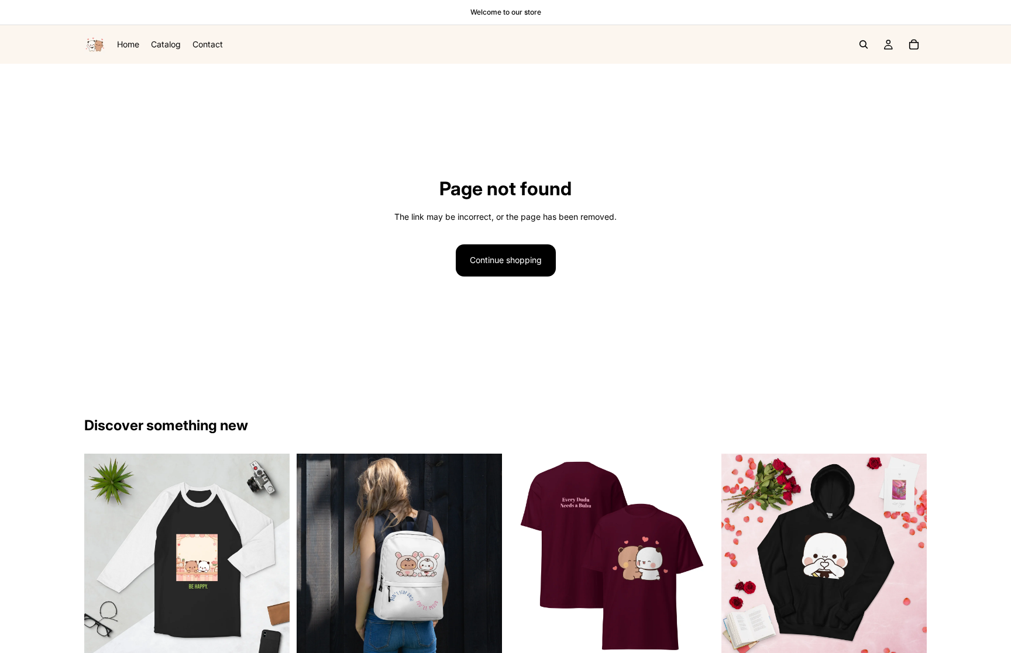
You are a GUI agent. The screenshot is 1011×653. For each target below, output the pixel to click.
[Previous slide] (101, 556)
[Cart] (914, 44)
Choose (281, 640)
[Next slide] (272, 556)
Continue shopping (506, 260)
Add (493, 640)
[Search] (863, 44)
